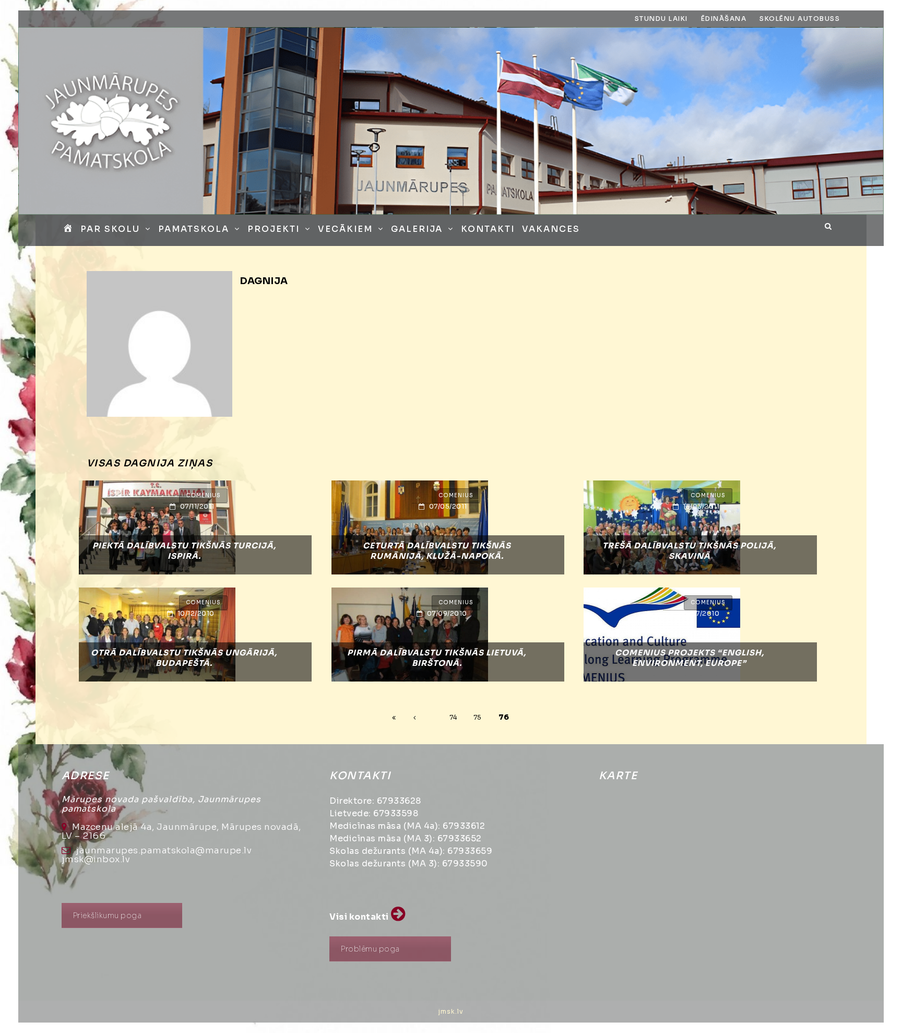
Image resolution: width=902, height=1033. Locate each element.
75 (477, 717)
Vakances (551, 229)
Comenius (203, 495)
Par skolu (110, 229)
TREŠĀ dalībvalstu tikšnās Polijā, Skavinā (689, 551)
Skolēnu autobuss (799, 18)
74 (453, 717)
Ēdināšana (724, 18)
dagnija (264, 281)
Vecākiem (345, 229)
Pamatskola (193, 229)
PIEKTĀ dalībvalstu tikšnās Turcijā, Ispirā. (184, 551)
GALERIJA (417, 229)
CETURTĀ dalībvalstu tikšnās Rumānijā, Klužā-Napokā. (437, 551)
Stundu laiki (661, 18)
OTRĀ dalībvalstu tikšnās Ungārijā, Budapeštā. (184, 658)
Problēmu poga (370, 949)
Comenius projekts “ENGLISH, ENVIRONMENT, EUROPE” (689, 658)
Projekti (273, 229)
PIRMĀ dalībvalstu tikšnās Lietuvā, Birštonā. (436, 658)
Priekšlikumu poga (107, 915)
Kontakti (488, 229)
